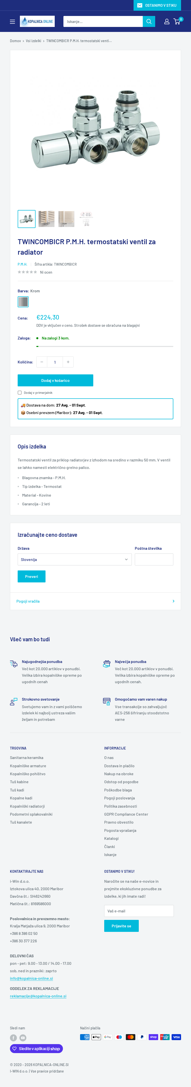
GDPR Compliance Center (126, 814)
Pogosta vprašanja (120, 830)
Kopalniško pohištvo (28, 773)
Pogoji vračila (28, 601)
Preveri (31, 576)
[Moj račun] (166, 21)
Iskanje (110, 854)
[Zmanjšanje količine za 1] (42, 362)
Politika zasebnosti (120, 806)
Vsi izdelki (33, 41)
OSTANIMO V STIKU (161, 5)
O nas (109, 757)
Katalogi (111, 838)
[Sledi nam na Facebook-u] (13, 1037)
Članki (109, 846)
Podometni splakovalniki (31, 814)
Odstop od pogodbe (121, 781)
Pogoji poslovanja (119, 797)
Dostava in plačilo (119, 765)
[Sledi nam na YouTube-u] (22, 1037)
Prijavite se (121, 925)
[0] (177, 21)
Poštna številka (148, 548)
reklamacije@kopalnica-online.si (38, 995)
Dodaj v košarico (55, 380)
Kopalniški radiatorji (27, 806)
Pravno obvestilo (119, 822)
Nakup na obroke (119, 773)
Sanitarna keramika (26, 757)
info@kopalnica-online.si (31, 978)
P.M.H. (22, 264)
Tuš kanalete (21, 822)
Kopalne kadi (21, 797)
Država (23, 548)
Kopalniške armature (28, 765)
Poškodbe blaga (118, 789)
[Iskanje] (149, 21)
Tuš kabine (19, 781)
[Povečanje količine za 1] (68, 362)
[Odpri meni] (12, 22)
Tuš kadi (17, 789)
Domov (15, 41)
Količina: (25, 361)
